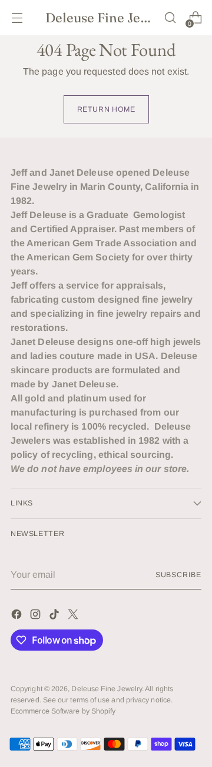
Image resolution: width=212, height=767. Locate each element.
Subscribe (178, 575)
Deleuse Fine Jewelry (106, 689)
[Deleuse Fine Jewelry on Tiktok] (55, 616)
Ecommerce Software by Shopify (63, 711)
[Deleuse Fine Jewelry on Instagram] (36, 616)
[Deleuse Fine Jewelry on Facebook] (18, 616)
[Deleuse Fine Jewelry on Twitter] (74, 616)
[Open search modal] (170, 18)
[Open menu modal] (17, 18)
